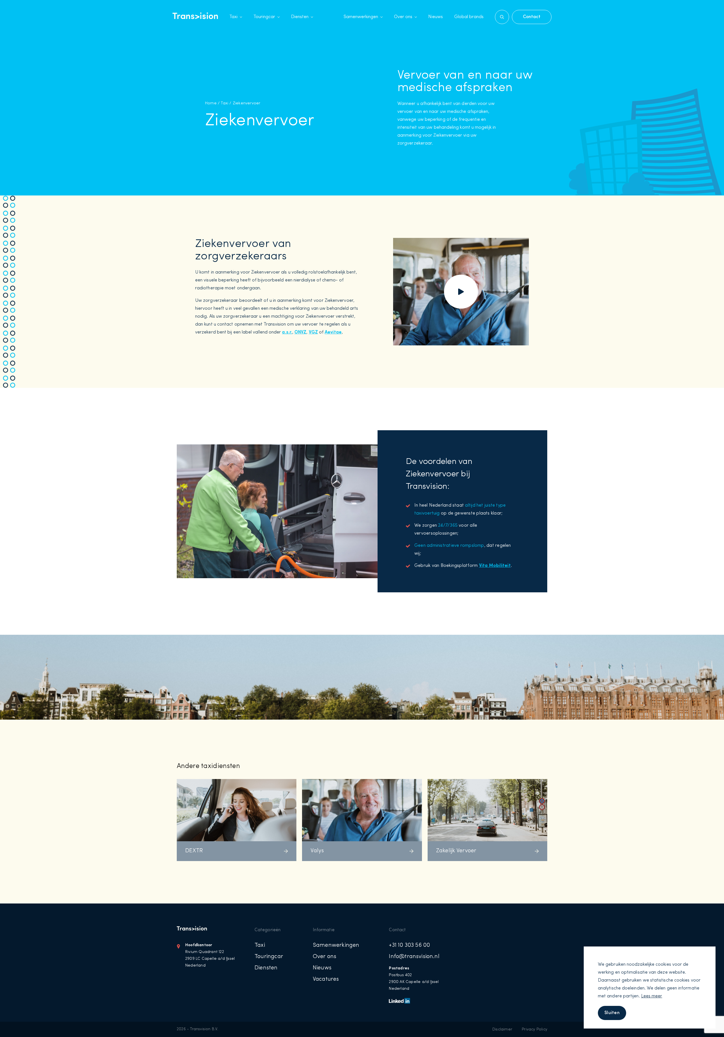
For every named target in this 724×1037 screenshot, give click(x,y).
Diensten (300, 17)
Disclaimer (502, 1029)
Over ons (403, 17)
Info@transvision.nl (414, 956)
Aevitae (333, 332)
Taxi (233, 17)
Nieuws (435, 17)
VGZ (313, 332)
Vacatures (326, 979)
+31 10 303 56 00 (409, 945)
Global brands (469, 17)
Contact (531, 17)
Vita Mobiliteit (495, 565)
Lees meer (651, 996)
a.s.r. (287, 332)
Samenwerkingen (361, 17)
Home (211, 103)
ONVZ (300, 332)
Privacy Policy (534, 1029)
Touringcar (264, 17)
